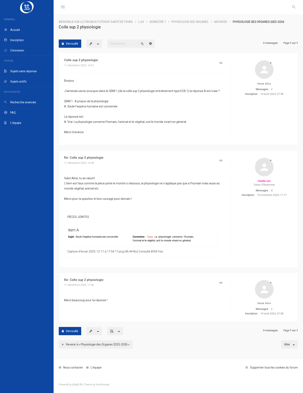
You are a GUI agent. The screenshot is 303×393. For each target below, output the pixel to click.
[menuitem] (294, 7)
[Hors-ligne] (264, 69)
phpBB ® (77, 384)
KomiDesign (103, 384)
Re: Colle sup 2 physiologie (83, 157)
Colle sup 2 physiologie (81, 60)
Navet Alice (264, 83)
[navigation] (27, 196)
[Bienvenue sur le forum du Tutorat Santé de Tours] (26, 7)
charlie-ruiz (264, 181)
